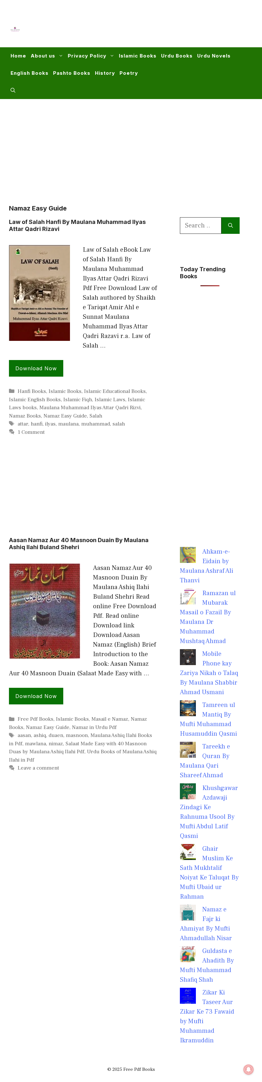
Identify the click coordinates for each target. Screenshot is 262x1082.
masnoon (77, 735)
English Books (30, 73)
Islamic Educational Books (115, 391)
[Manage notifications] (248, 1069)
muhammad (95, 423)
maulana (68, 423)
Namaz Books (25, 415)
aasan (24, 735)
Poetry (128, 73)
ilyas (50, 423)
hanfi (36, 423)
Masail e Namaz (109, 719)
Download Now (36, 368)
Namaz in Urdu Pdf (94, 727)
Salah (95, 415)
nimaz (56, 743)
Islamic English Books (35, 399)
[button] (13, 90)
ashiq (40, 735)
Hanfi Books (32, 391)
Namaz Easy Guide (65, 415)
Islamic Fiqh (77, 399)
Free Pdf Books (35, 719)
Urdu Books (177, 56)
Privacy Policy (87, 56)
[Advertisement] (136, 27)
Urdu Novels (214, 56)
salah (118, 423)
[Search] (230, 225)
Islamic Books (138, 56)
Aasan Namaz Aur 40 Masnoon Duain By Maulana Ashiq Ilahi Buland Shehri (79, 543)
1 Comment (31, 432)
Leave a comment (38, 767)
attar (23, 423)
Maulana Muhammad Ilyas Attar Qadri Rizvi (90, 407)
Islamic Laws (110, 399)
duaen (56, 735)
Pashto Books (71, 73)
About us (43, 56)
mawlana (35, 743)
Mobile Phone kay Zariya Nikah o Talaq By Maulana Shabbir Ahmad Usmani (209, 673)
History (105, 73)
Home (18, 56)
